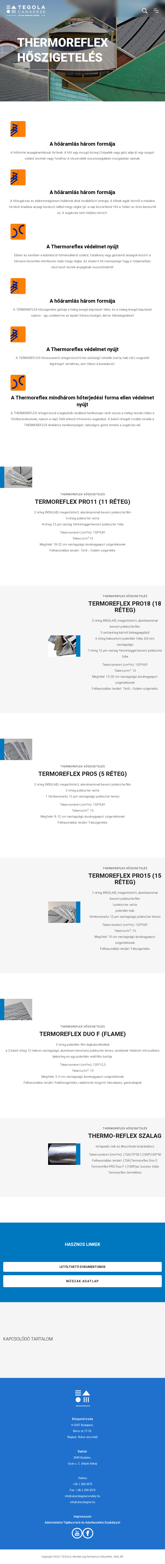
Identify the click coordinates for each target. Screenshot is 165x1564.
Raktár (82, 1451)
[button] (156, 11)
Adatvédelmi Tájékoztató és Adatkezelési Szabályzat (82, 1522)
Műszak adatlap (82, 1281)
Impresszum (82, 1516)
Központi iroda (82, 1419)
